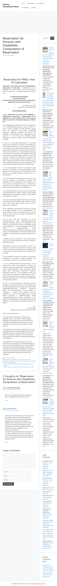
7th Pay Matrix (30, 3)
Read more (46, 91)
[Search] (52, 38)
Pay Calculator (25, 7)
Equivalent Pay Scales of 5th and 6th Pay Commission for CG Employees (48, 524)
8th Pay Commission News (11, 5)
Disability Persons (8, 359)
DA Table (34, 7)
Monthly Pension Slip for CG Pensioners (47, 504)
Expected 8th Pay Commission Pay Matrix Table (47, 574)
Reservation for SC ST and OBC (16, 361)
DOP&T (14, 359)
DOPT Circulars (20, 359)
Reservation (5, 361)
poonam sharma (11, 408)
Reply (6, 400)
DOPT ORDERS (11, 358)
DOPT (5, 358)
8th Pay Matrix (40, 3)
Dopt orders (27, 359)
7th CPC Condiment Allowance (48, 497)
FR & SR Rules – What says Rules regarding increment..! (48, 464)
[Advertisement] (28, 21)
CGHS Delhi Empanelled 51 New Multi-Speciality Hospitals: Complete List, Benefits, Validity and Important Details (48, 366)
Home (23, 3)
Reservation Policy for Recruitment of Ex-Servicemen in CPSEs (19, 367)
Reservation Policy (11, 362)
